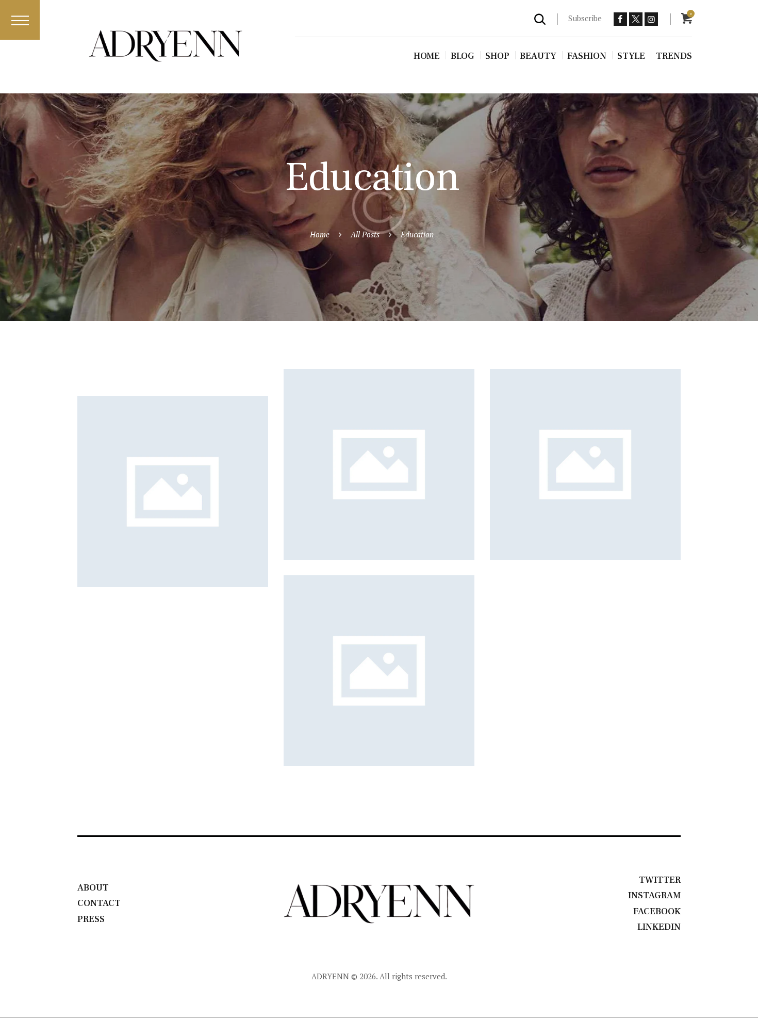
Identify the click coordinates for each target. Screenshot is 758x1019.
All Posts (365, 234)
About (93, 888)
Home (319, 234)
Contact (99, 903)
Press (91, 919)
